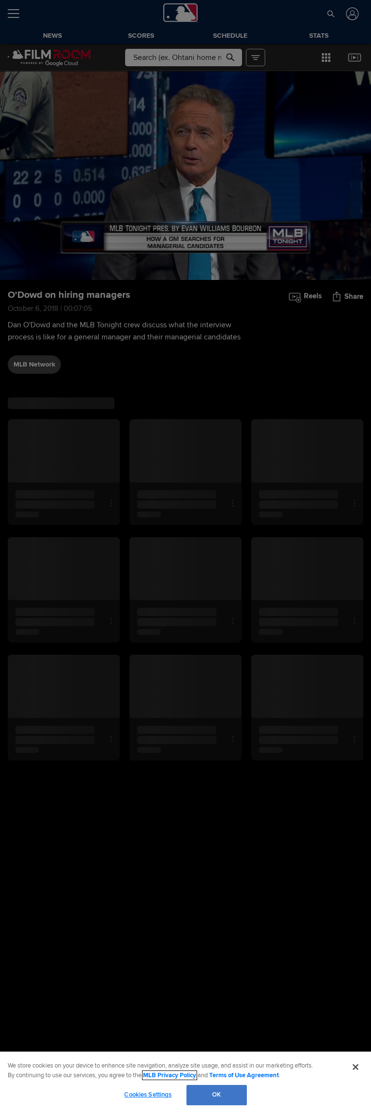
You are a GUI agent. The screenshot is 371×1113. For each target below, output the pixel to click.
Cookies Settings (147, 1094)
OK (216, 1094)
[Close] (355, 1067)
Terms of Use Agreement (244, 1075)
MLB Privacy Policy (169, 1075)
